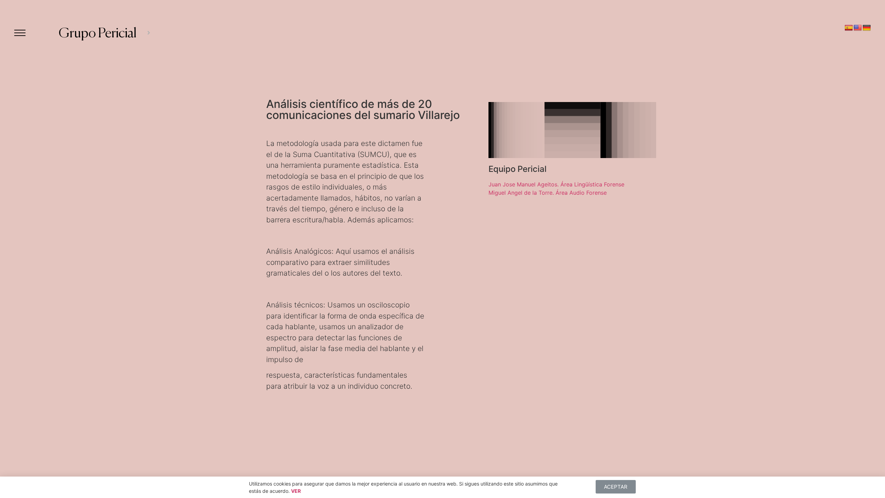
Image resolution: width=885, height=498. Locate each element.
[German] (867, 28)
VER (296, 491)
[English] (858, 28)
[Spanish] (849, 28)
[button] (616, 487)
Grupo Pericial (98, 33)
